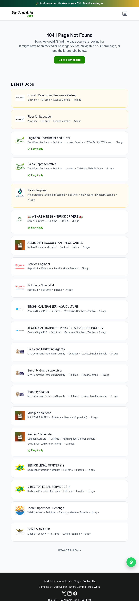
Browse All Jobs (68, 550)
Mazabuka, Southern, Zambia (80, 311)
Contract (64, 247)
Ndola (76, 247)
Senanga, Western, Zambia (73, 512)
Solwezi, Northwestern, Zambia (98, 194)
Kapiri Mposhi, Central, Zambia (79, 438)
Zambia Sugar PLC (37, 311)
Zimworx (32, 99)
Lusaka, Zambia (61, 99)
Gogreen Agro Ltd (36, 438)
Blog (76, 581)
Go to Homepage (69, 59)
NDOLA (64, 221)
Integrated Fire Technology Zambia (46, 194)
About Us (64, 581)
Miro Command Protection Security (46, 353)
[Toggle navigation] (125, 13)
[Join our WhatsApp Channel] (131, 562)
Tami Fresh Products (38, 142)
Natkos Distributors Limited (41, 247)
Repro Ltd (32, 268)
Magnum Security (36, 533)
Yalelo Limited (35, 512)
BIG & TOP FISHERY (37, 417)
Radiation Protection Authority (43, 470)
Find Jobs (50, 581)
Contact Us (89, 581)
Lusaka (70, 168)
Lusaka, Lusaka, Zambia (94, 353)
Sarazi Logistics (35, 221)
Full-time (45, 99)
